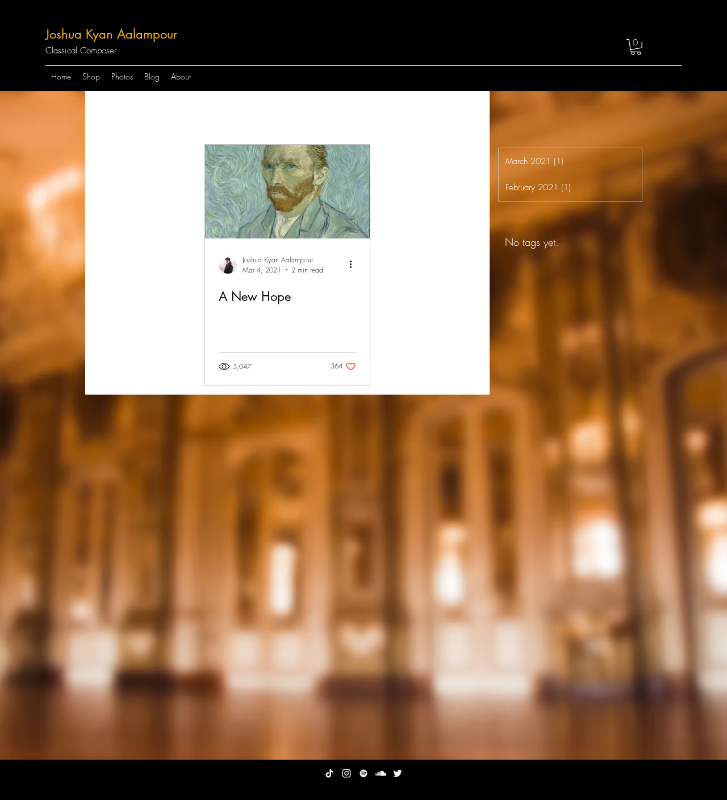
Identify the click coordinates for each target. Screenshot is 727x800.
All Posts (114, 113)
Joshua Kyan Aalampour (111, 34)
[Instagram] (346, 773)
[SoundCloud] (380, 773)
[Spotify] (363, 773)
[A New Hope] (287, 191)
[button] (635, 47)
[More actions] (354, 264)
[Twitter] (397, 773)
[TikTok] (329, 773)
